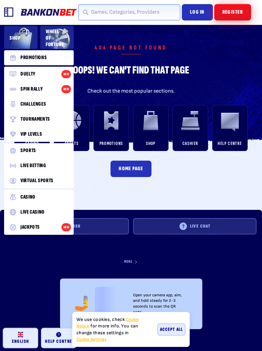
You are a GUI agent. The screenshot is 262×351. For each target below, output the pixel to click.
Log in (197, 12)
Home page (131, 168)
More (128, 261)
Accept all (171, 329)
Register (232, 12)
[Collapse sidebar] (9, 12)
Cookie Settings (91, 339)
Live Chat (200, 226)
